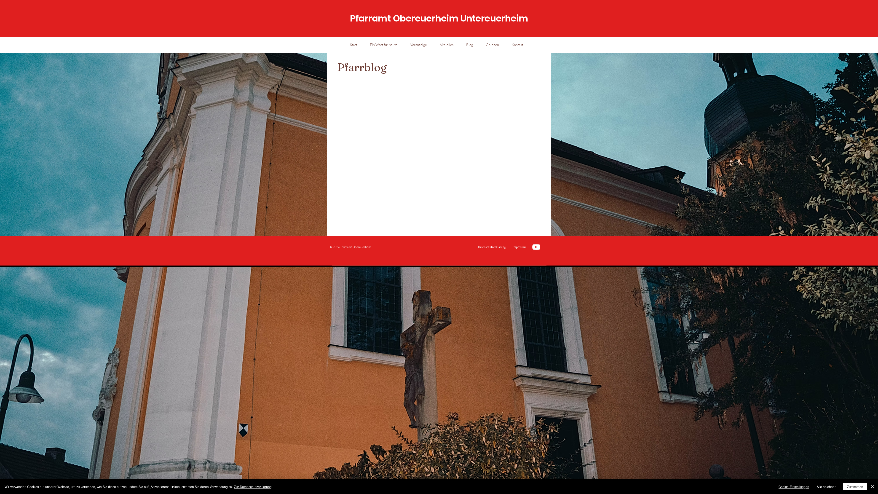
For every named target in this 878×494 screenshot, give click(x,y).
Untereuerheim (494, 18)
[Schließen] (872, 486)
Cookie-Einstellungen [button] (794, 486)
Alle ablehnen (826, 486)
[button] (446, 45)
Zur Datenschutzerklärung (253, 486)
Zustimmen (855, 486)
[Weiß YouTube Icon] (536, 247)
